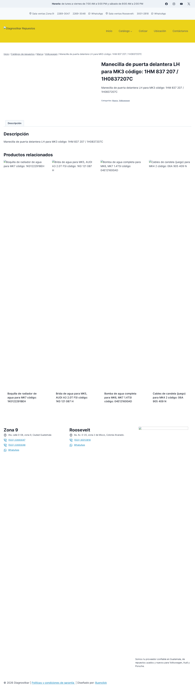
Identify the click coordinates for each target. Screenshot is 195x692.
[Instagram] (173, 3)
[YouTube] (181, 3)
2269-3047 (63, 13)
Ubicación (160, 31)
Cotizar (143, 31)
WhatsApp (97, 13)
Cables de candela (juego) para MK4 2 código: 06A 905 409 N (169, 397)
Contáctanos (180, 31)
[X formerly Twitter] (188, 3)
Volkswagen (124, 100)
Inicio (109, 31)
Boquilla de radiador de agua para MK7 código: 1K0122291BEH (22, 397)
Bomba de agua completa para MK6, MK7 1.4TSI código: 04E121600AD (120, 397)
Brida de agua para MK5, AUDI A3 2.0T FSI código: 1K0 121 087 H (72, 397)
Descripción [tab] (14, 123)
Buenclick (101, 682)
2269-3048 (79, 13)
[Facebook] (166, 3)
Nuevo (115, 100)
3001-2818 (143, 13)
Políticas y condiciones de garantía (53, 682)
